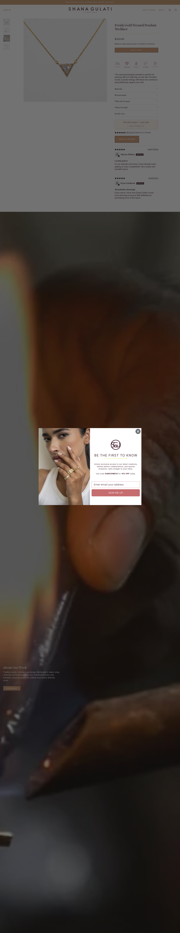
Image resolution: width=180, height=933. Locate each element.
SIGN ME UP (115, 492)
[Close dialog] (138, 431)
